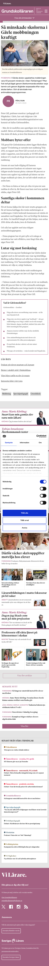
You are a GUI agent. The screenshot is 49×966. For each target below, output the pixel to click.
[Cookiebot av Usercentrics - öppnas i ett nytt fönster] (36, 436)
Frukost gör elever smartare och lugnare (17, 365)
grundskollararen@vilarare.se (12, 901)
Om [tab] (40, 443)
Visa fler (24, 726)
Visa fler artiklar (24, 676)
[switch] (43, 488)
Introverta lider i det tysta (11, 381)
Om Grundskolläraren (9, 897)
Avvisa (24, 528)
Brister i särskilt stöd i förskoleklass (16, 370)
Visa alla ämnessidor (23, 18)
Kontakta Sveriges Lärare (11, 957)
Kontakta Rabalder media (11, 930)
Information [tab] (24, 443)
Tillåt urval (24, 520)
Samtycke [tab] (9, 443)
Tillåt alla (24, 513)
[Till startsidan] (7, 2)
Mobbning (6, 394)
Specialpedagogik (20, 394)
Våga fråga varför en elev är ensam (15, 376)
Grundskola (36, 394)
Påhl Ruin (20, 101)
